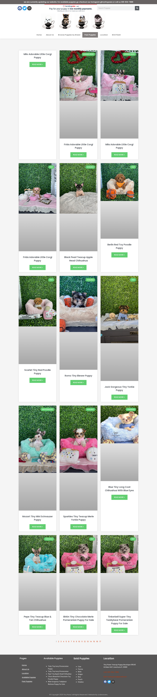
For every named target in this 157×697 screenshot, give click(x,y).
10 (79, 641)
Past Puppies (90, 35)
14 (91, 641)
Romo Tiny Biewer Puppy (78, 375)
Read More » (37, 64)
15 (94, 641)
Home (39, 35)
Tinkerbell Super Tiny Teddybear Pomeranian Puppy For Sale (119, 620)
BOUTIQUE (116, 35)
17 (100, 641)
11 (82, 641)
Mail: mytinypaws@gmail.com (115, 677)
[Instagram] (29, 8)
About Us (50, 35)
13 (88, 641)
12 (85, 641)
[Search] (137, 8)
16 (97, 641)
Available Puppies (29, 677)
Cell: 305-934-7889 (111, 672)
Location (104, 35)
